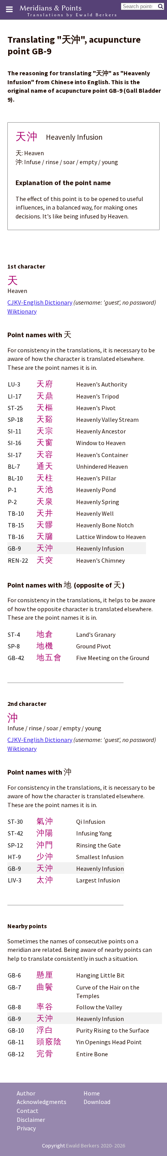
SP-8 (14, 646)
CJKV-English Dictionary (39, 302)
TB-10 (16, 513)
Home (92, 1093)
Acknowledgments (41, 1102)
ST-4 (14, 634)
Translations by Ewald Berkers (72, 14)
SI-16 (14, 443)
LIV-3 (14, 880)
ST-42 (15, 833)
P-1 (12, 490)
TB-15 (16, 525)
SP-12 (15, 845)
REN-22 (18, 560)
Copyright (53, 1145)
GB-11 (16, 1042)
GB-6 (14, 975)
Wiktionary (22, 311)
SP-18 (15, 419)
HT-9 (14, 857)
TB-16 (16, 537)
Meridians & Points (50, 7)
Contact (27, 1110)
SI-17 (14, 455)
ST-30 (15, 821)
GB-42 (16, 658)
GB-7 (14, 987)
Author (26, 1093)
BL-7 (14, 466)
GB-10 (16, 1030)
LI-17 (14, 396)
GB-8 (14, 1007)
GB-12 (16, 1054)
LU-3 (14, 384)
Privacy (26, 1128)
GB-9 (14, 548)
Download (97, 1102)
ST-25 (15, 408)
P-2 (12, 502)
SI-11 (14, 431)
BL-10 (15, 478)
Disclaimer (31, 1119)
